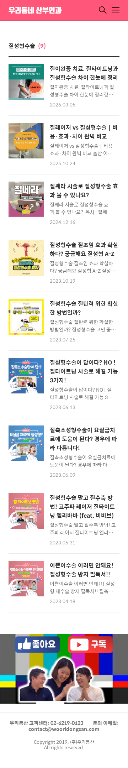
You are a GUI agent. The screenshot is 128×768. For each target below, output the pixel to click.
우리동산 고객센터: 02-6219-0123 (46, 723)
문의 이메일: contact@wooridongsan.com (73, 726)
